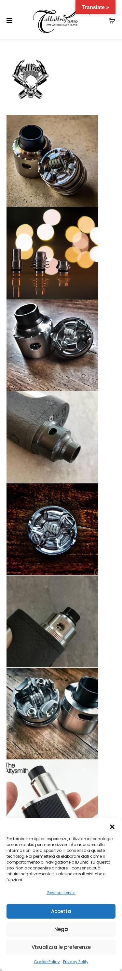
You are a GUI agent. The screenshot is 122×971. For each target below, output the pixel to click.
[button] (112, 826)
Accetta (61, 911)
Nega (61, 929)
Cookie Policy (47, 961)
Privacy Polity (75, 961)
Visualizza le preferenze (61, 947)
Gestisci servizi (61, 892)
